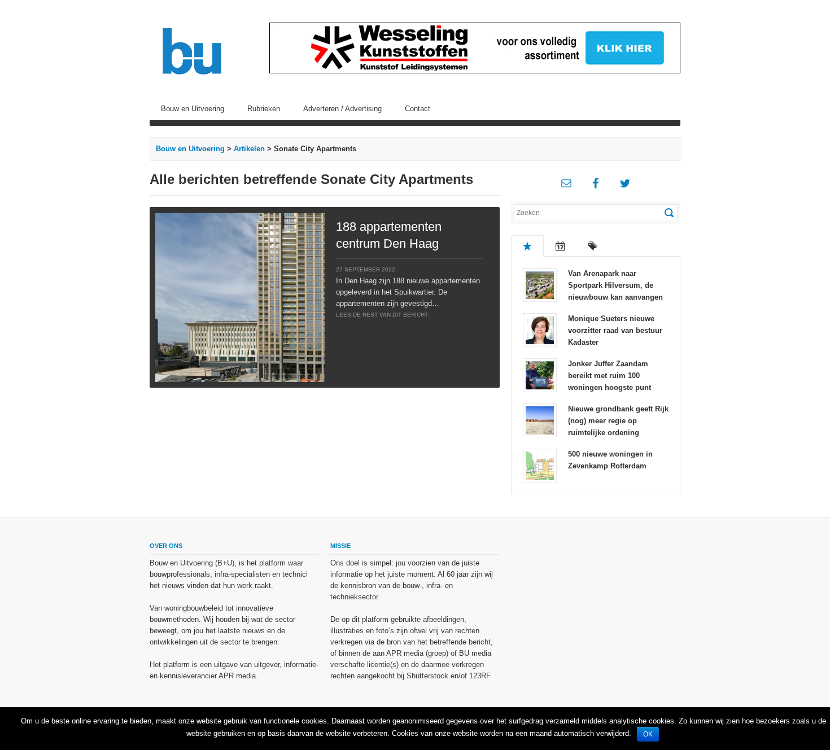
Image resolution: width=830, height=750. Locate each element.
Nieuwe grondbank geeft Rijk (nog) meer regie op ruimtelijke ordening (618, 421)
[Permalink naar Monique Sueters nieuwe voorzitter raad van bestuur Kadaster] (540, 329)
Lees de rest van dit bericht (382, 315)
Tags (592, 246)
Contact (417, 108)
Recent (560, 246)
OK (648, 734)
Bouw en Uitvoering (192, 108)
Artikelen (249, 148)
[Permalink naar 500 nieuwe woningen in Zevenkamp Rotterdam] (540, 464)
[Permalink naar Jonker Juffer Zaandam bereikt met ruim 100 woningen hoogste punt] (540, 374)
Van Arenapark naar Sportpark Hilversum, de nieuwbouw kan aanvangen (615, 285)
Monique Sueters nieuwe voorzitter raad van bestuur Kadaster (615, 330)
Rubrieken (263, 108)
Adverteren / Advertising (342, 108)
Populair (527, 246)
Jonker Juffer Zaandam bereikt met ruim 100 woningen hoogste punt (609, 375)
